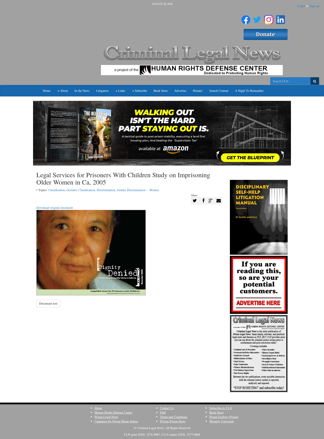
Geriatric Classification (81, 190)
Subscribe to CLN (220, 408)
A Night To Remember (249, 91)
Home (46, 91)
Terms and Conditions (173, 417)
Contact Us (167, 408)
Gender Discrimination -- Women (138, 190)
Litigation (102, 91)
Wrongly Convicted (221, 421)
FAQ (163, 412)
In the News (81, 91)
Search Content (218, 91)
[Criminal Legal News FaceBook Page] (245, 18)
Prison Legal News (106, 417)
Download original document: (55, 207)
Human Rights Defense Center (113, 412)
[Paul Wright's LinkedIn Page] (280, 18)
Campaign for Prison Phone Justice (116, 421)
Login (301, 6)
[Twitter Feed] (257, 18)
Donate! (198, 91)
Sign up (314, 6)
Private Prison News (172, 421)
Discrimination (106, 190)
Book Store (161, 91)
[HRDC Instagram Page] (269, 18)
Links (121, 91)
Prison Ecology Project (223, 417)
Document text (48, 303)
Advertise (180, 91)
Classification (56, 190)
